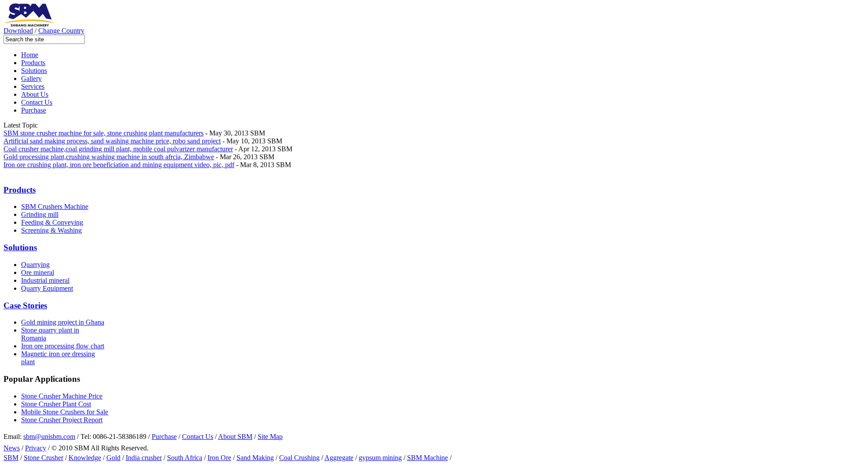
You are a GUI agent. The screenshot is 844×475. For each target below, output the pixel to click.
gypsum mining (380, 457)
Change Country (61, 30)
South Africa (184, 457)
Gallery (31, 78)
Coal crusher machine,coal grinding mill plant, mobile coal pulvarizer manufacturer (118, 149)
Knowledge (85, 457)
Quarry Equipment (47, 288)
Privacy (35, 448)
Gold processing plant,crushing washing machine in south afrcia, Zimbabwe (109, 157)
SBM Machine (427, 457)
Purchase (33, 110)
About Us (34, 94)
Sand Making (255, 457)
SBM (11, 457)
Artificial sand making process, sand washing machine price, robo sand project (112, 141)
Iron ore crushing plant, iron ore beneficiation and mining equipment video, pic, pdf (119, 164)
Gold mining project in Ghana (62, 322)
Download (18, 30)
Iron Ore (219, 457)
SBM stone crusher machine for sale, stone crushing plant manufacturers (104, 133)
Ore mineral (37, 272)
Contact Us (36, 102)
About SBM (235, 436)
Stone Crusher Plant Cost (56, 404)
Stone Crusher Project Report (61, 420)
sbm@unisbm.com (49, 436)
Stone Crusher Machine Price (61, 396)
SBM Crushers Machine (54, 206)
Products (33, 62)
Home (29, 54)
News (12, 448)
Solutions (34, 70)
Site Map (270, 436)
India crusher (144, 457)
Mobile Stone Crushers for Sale (64, 412)
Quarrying (35, 264)
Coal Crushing (299, 457)
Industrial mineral (45, 280)
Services (32, 86)
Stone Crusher (43, 457)
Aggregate (338, 457)
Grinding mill (39, 214)
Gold (113, 457)
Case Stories (25, 305)
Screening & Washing (51, 230)
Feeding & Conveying (52, 222)
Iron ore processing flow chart (62, 346)
